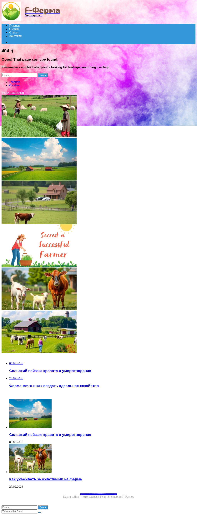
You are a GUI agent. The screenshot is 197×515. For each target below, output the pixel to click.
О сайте (14, 29)
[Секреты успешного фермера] (98, 246)
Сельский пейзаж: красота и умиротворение (50, 435)
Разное (129, 496)
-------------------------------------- (98, 493)
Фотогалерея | (90, 496)
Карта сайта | (72, 496)
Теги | (104, 496)
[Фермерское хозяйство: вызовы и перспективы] (98, 116)
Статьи (13, 32)
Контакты (15, 36)
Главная (14, 25)
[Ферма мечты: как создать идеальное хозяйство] (98, 332)
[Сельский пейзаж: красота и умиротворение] (98, 159)
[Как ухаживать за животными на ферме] (98, 289)
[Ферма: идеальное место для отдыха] (98, 202)
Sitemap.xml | (116, 496)
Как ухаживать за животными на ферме (45, 479)
